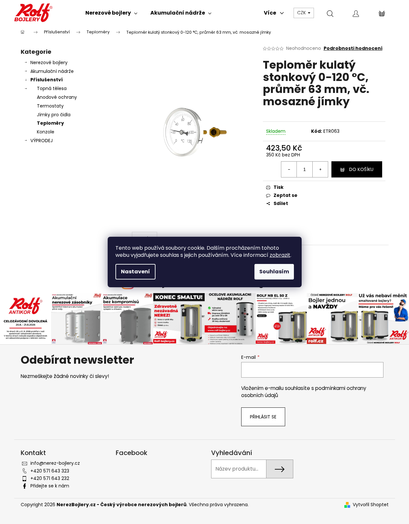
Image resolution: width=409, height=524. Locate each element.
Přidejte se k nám (49, 486)
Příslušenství (46, 79)
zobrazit (280, 255)
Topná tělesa (52, 88)
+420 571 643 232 (49, 478)
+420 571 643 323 (49, 471)
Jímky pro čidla (53, 114)
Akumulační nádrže (52, 71)
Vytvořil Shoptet (371, 505)
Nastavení (135, 271)
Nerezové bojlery (49, 62)
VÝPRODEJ (41, 140)
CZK (302, 12)
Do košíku (361, 169)
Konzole (45, 132)
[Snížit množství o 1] (289, 169)
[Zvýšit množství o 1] (320, 169)
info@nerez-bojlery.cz (55, 463)
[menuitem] (111, 13)
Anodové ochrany (57, 97)
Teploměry (50, 123)
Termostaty (50, 106)
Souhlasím (274, 271)
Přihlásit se (263, 417)
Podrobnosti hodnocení (353, 48)
